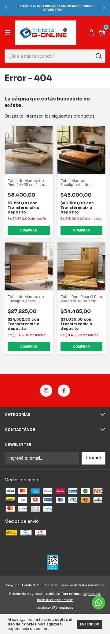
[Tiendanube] (55, 608)
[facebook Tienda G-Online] (64, 390)
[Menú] (9, 32)
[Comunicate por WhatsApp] (98, 603)
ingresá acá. (92, 594)
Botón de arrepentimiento (55, 600)
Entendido (89, 624)
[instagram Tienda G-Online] (46, 390)
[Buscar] (98, 56)
